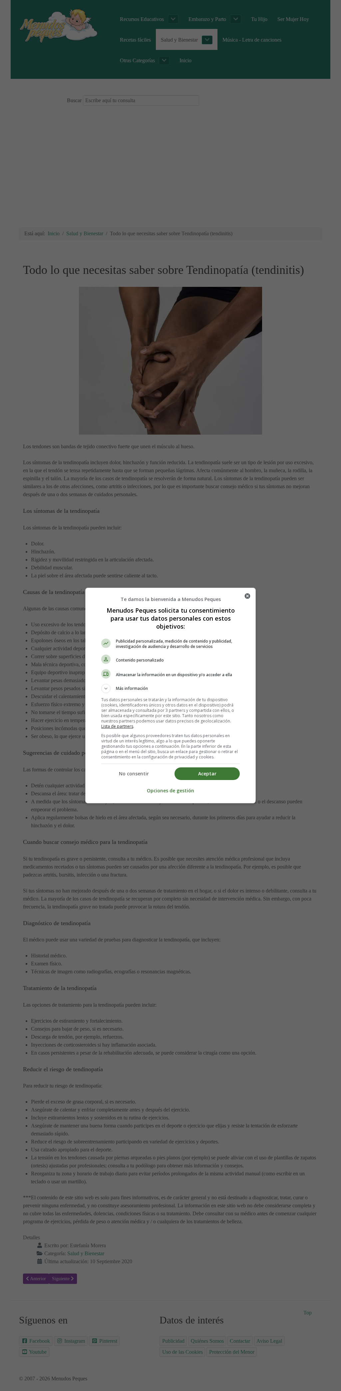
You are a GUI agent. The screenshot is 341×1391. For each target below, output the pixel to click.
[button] (170, 688)
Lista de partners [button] (117, 726)
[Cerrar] (247, 596)
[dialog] (170, 695)
